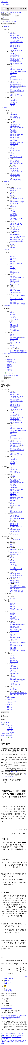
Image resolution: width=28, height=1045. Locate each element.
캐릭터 (12, 340)
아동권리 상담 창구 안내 (16, 224)
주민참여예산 (14, 198)
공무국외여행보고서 (15, 140)
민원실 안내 (13, 33)
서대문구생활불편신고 (16, 84)
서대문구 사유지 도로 (16, 79)
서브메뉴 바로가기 (6, 5)
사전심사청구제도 (15, 38)
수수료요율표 (13, 48)
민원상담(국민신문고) (16, 82)
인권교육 (12, 216)
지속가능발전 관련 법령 (16, 241)
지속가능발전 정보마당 (16, 239)
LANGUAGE (10, 373)
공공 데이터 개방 (14, 137)
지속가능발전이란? (15, 234)
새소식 (2, 722)
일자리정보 (4, 734)
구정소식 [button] (6, 249)
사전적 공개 (13, 131)
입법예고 (12, 268)
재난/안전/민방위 (11, 362)
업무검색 (12, 314)
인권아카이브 (13, 219)
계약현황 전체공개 (15, 175)
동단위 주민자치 (14, 203)
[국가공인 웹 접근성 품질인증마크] (14, 1043)
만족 (7, 1000)
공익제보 (12, 87)
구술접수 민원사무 (15, 45)
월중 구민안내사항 (15, 118)
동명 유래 (12, 327)
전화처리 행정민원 (15, 47)
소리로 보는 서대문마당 (16, 299)
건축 (11, 74)
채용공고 (12, 276)
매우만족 (8, 998)
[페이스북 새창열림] (9, 978)
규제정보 (12, 105)
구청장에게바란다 (15, 86)
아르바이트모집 (14, 284)
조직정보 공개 (14, 144)
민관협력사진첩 (14, 231)
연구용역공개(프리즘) (16, 179)
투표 (11, 193)
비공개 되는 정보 (14, 126)
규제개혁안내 (13, 102)
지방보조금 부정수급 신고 (17, 91)
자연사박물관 (17, 12)
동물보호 (9, 369)
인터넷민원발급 (14, 55)
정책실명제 (13, 139)
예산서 (12, 148)
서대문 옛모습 (14, 324)
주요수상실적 (13, 116)
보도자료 (12, 261)
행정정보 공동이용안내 (16, 37)
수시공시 (12, 155)
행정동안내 (13, 335)
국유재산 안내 (14, 168)
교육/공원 (9, 364)
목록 (26, 976)
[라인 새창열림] (8, 982)
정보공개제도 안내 (15, 124)
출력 (10, 989)
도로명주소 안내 (14, 337)
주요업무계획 (13, 114)
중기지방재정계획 (15, 150)
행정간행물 (13, 302)
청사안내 (12, 316)
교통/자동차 (13, 76)
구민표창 (12, 287)
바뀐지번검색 (13, 73)
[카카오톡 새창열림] (5, 986)
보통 (7, 1001)
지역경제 (9, 361)
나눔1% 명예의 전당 (15, 292)
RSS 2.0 (8, 1018)
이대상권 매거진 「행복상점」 (18, 304)
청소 (11, 78)
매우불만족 (9, 1005)
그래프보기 (9, 1008)
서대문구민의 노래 (15, 342)
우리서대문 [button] (7, 305)
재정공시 (12, 153)
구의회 (7, 12)
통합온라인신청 (11, 359)
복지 (8, 367)
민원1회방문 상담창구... (16, 42)
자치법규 (12, 121)
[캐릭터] (6, 1038)
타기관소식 (13, 258)
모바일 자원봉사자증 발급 (17, 58)
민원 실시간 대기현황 (16, 50)
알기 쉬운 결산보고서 (16, 157)
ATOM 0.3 (3, 1018)
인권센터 (12, 210)
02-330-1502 (21, 765)
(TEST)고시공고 (14, 273)
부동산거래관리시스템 (16, 63)
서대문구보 (13, 269)
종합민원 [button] (6, 26)
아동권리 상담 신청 (15, 226)
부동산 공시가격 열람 (16, 69)
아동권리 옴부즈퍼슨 (15, 223)
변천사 (12, 322)
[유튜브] (6, 1035)
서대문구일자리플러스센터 (17, 277)
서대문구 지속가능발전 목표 (18, 236)
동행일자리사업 (14, 281)
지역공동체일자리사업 (16, 282)
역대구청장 (13, 329)
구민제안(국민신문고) (16, 188)
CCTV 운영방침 (20, 1015)
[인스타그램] (17, 1035)
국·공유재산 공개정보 (16, 171)
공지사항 (12, 256)
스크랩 (10, 990)
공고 (2, 724)
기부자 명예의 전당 (15, 290)
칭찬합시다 (13, 206)
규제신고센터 (13, 99)
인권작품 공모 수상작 (16, 218)
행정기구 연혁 (14, 326)
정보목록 (12, 129)
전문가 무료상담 (14, 94)
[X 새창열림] (7, 980)
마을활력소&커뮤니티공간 (17, 202)
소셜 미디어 (13, 300)
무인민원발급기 (14, 56)
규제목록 (12, 104)
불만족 (7, 1003)
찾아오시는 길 (14, 319)
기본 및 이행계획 (14, 237)
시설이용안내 (13, 317)
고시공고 (12, 266)
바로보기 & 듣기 (15, 771)
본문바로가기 (4, 2)
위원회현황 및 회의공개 (16, 134)
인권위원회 (13, 213)
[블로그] (6, 1037)
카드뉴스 (12, 259)
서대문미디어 (4, 737)
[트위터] (17, 1033)
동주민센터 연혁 (14, 330)
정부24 (12, 53)
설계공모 (12, 271)
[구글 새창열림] (8, 983)
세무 (11, 66)
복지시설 (12, 345)
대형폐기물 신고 (14, 60)
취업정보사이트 (14, 279)
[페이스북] (6, 1033)
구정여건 (12, 334)
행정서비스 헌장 (14, 35)
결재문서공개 (13, 132)
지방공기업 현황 (14, 162)
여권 (11, 68)
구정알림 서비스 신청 (16, 263)
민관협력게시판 (14, 229)
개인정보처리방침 (6, 1015)
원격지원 (17, 1017)
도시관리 (9, 366)
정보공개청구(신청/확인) (16, 127)
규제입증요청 (13, 100)
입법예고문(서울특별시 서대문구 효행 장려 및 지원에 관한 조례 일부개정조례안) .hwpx (15, 770)
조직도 (12, 313)
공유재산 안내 (14, 170)
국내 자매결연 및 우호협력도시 (18, 350)
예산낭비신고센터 (15, 89)
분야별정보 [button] (7, 353)
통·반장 (12, 244)
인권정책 (12, 211)
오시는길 (13, 1015)
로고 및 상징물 (14, 339)
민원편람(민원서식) (15, 61)
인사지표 (12, 145)
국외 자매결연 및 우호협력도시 (18, 352)
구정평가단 (13, 190)
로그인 (2, 17)
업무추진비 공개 (14, 135)
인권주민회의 (13, 215)
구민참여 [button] (6, 181)
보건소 (3, 12)
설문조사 (12, 195)
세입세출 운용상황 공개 (16, 142)
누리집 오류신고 (10, 1017)
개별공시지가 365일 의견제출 (18, 71)
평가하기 (3, 1008)
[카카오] (16, 1037)
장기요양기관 (13, 347)
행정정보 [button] (6, 107)
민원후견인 (13, 43)
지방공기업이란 (14, 160)
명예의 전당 (4, 735)
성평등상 (12, 289)
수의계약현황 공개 (15, 176)
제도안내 (12, 247)
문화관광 (11, 12)
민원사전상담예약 (15, 40)
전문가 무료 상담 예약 (16, 95)
